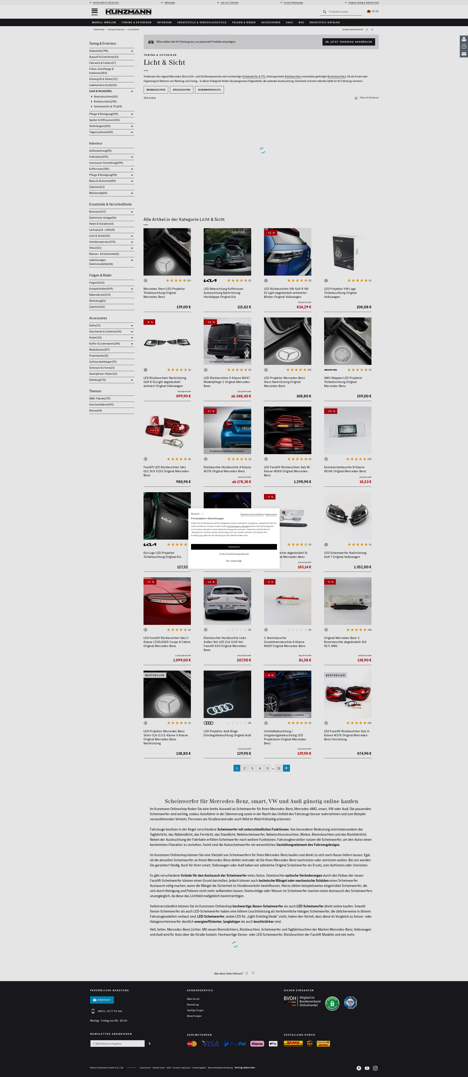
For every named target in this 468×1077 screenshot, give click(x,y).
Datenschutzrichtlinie (252, 514)
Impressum (271, 514)
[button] (197, 514)
